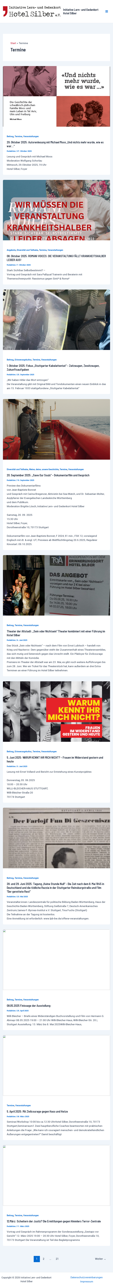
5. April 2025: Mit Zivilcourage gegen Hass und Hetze (37, 1111)
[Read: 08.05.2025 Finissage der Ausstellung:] (56, 959)
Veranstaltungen (31, 136)
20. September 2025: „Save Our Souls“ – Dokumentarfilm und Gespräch (48, 475)
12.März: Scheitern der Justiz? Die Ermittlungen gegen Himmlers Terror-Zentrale (54, 1221)
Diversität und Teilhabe (27, 250)
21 (57, 1259)
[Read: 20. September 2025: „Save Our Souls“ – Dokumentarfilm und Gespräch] (56, 429)
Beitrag (10, 136)
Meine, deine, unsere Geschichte (44, 469)
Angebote (11, 250)
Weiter (100, 1259)
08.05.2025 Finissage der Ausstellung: (29, 1005)
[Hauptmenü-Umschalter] (106, 11)
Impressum (86, 1281)
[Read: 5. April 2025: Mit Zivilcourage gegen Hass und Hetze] (56, 1065)
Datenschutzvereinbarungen (86, 1277)
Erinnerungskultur (23, 359)
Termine (18, 136)
